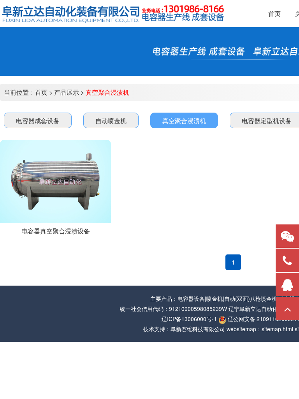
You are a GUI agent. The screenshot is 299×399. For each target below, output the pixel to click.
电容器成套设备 (38, 120)
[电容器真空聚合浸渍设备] (55, 181)
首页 (41, 92)
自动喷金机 (111, 120)
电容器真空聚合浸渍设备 (55, 230)
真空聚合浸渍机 (107, 92)
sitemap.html (277, 329)
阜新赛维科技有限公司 (198, 329)
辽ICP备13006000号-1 (189, 319)
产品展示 (66, 92)
